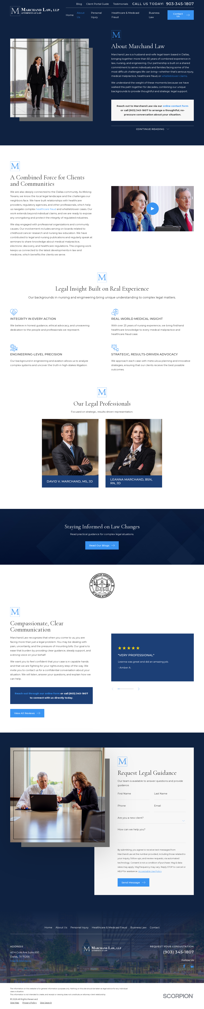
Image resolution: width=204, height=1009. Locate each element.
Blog (79, 3)
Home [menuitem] (70, 15)
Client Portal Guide (97, 3)
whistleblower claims (174, 75)
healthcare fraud (46, 209)
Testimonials (120, 3)
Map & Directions (20, 960)
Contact (155, 927)
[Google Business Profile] (192, 966)
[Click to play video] (152, 208)
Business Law (138, 927)
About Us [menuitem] (80, 15)
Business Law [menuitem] (154, 15)
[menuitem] (14, 1003)
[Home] (34, 11)
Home (48, 927)
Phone (122, 805)
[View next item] (138, 689)
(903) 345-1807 (138, 110)
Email (157, 805)
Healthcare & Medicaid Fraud (109, 927)
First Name (124, 794)
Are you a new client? (131, 818)
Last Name (160, 794)
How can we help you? (131, 829)
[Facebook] (184, 966)
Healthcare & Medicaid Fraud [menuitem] (125, 15)
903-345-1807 (180, 4)
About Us (61, 927)
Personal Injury (79, 927)
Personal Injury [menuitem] (96, 15)
